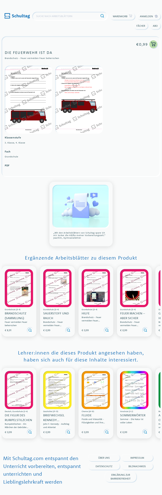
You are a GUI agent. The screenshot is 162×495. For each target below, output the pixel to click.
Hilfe (86, 313)
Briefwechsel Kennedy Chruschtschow (56, 420)
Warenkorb (120, 16)
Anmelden (146, 16)
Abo (155, 25)
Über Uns (104, 457)
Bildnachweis (137, 466)
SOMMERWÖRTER (132, 415)
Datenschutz (104, 466)
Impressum (137, 457)
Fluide (87, 415)
